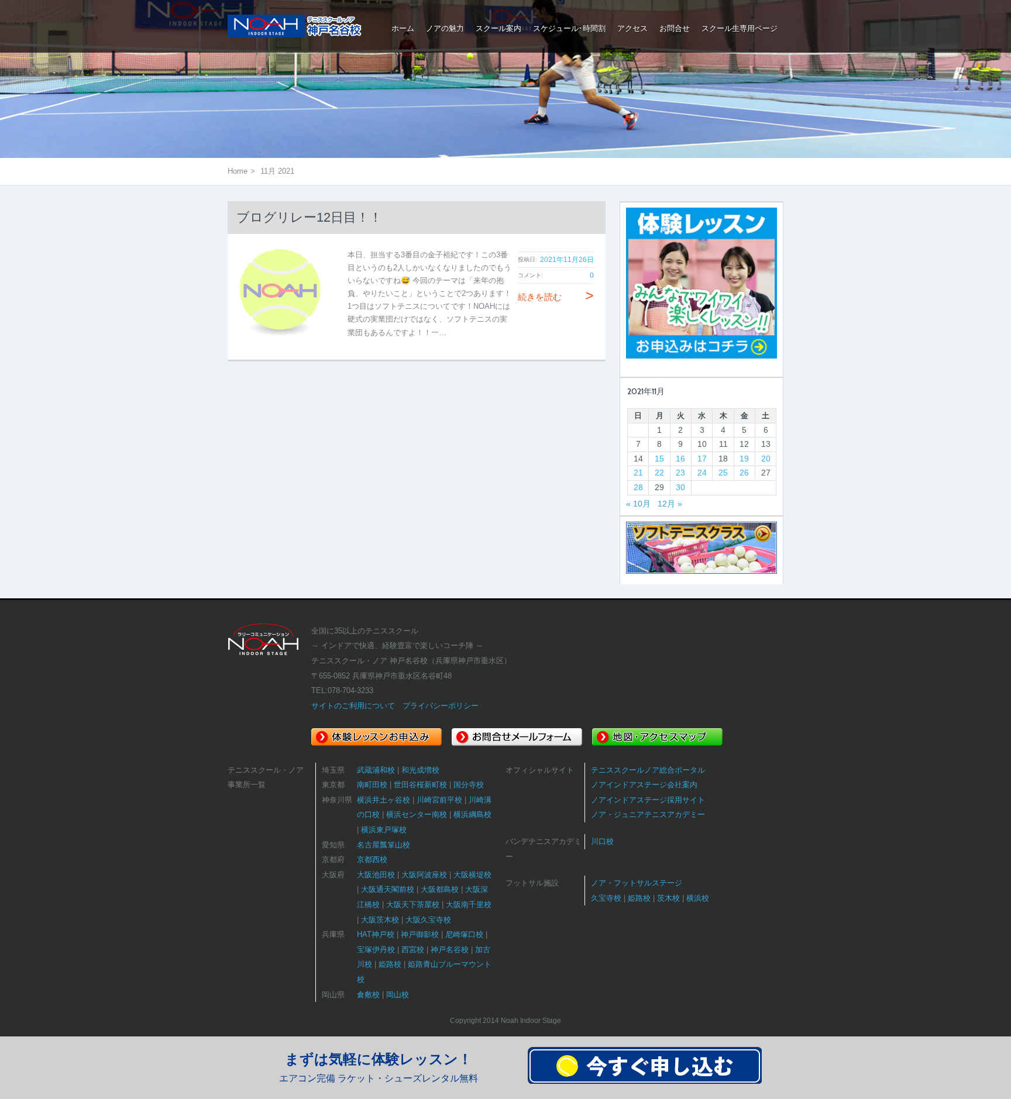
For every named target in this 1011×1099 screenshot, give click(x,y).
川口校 (602, 841)
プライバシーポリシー (441, 705)
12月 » (670, 503)
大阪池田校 (376, 874)
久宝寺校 (606, 898)
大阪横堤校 (472, 874)
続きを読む (556, 296)
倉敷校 (368, 994)
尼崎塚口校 (464, 934)
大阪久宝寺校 (428, 919)
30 (680, 487)
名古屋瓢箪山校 (383, 844)
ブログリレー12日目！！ (309, 217)
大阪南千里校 (468, 904)
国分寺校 (468, 784)
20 (766, 458)
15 (659, 458)
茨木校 (668, 898)
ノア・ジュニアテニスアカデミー (648, 814)
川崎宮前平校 (439, 799)
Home (237, 171)
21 (638, 472)
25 (723, 472)
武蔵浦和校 (376, 770)
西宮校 (412, 949)
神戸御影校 (420, 934)
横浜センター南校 (416, 814)
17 (702, 458)
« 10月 (638, 503)
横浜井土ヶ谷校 (383, 799)
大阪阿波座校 (424, 874)
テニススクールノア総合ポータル (648, 770)
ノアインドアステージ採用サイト (648, 799)
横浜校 (697, 898)
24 (702, 472)
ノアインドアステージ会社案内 (644, 784)
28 (638, 487)
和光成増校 (420, 770)
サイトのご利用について (353, 705)
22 (659, 472)
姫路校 (390, 964)
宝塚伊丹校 (376, 949)
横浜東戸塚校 (384, 829)
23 (680, 472)
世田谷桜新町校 (420, 784)
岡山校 (397, 994)
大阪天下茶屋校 (412, 904)
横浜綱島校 (472, 814)
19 (744, 458)
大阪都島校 (440, 889)
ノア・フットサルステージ (636, 882)
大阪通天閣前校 (387, 889)
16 (680, 458)
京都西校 (372, 859)
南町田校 (372, 784)
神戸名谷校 (450, 949)
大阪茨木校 (380, 919)
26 (744, 472)
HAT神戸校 (375, 934)
